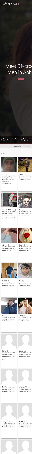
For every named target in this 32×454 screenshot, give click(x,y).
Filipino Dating (17, 146)
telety (4, 316)
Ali (3, 174)
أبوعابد (5, 421)
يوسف (21, 386)
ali (20, 210)
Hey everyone (5, 181)
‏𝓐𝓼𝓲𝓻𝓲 (4, 245)
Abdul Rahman (7, 210)
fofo (4, 351)
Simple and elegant (6, 183)
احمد (21, 421)
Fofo (3, 358)
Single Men (27, 146)
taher (21, 174)
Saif (20, 245)
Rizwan (22, 316)
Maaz (4, 280)
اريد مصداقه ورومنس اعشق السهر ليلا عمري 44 (8, 218)
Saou (21, 351)
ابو (20, 280)
